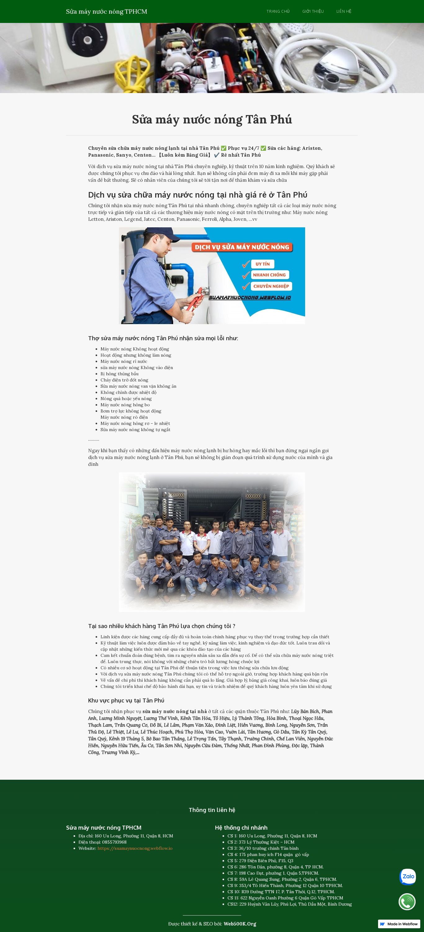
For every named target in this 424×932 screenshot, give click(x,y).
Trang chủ (278, 11)
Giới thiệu (313, 11)
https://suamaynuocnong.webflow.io (135, 848)
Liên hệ (344, 11)
